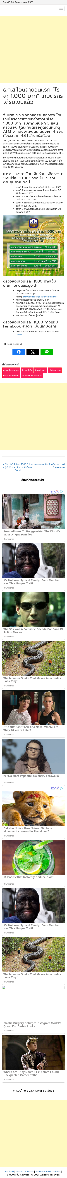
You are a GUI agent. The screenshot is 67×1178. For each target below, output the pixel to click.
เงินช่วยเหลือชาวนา (11, 375)
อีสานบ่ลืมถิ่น (27, 370)
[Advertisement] (33, 49)
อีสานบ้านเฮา (40, 370)
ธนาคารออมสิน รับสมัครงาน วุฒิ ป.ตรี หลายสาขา (49, 466)
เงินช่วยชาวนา (55, 370)
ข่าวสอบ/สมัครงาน (25, 1171)
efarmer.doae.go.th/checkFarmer (40, 296)
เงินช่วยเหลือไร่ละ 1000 (32, 375)
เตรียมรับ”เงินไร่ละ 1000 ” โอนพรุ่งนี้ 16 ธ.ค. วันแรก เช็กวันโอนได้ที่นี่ (18, 467)
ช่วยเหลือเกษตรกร (11, 370)
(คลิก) (19, 334)
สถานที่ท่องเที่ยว (43, 1171)
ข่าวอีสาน (9, 1171)
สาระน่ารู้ (57, 1171)
